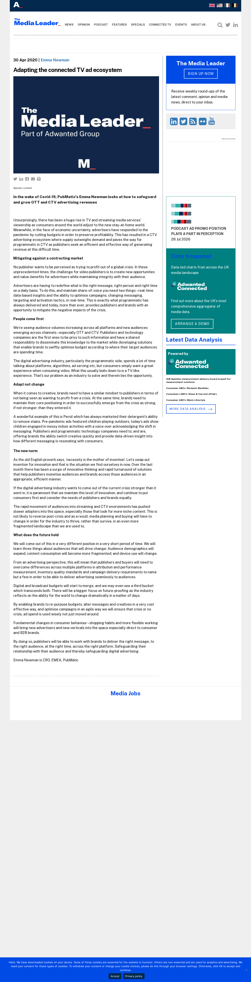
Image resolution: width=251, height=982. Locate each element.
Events (181, 24)
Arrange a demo (192, 324)
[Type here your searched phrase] (220, 25)
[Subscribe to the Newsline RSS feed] (193, 121)
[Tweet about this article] (15, 179)
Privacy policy (134, 976)
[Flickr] (203, 121)
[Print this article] (39, 179)
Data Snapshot (191, 256)
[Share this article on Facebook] (27, 179)
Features (119, 24)
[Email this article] (33, 179)
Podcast (101, 24)
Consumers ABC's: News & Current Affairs (191, 394)
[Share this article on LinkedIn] (21, 179)
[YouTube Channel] (212, 121)
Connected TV (160, 24)
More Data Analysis (187, 408)
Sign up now (201, 74)
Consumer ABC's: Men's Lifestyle (185, 400)
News (69, 24)
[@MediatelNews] (184, 121)
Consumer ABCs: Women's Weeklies (187, 388)
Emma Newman (55, 60)
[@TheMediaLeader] (227, 25)
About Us (198, 24)
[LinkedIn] (235, 25)
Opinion (84, 24)
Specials (138, 24)
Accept (115, 976)
